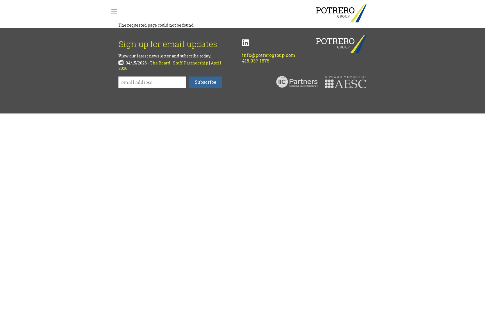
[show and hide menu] (114, 11)
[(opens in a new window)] (245, 43)
